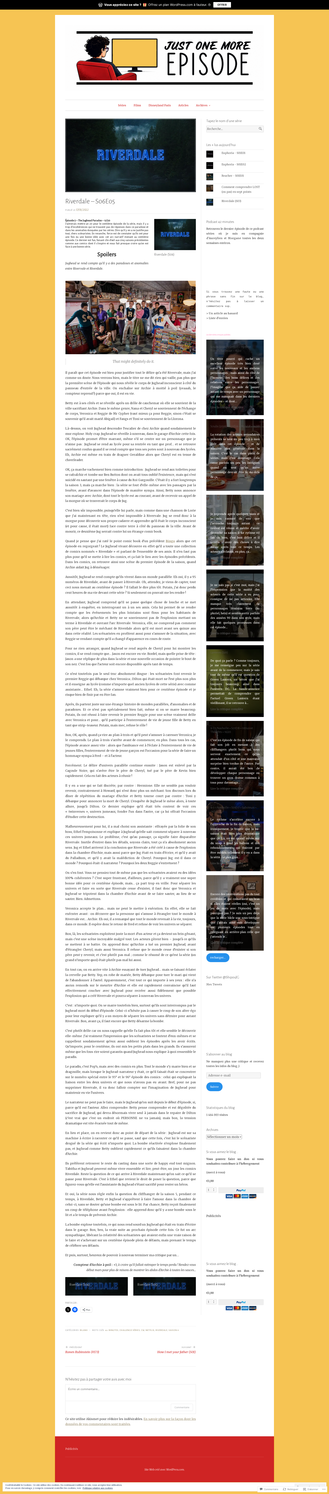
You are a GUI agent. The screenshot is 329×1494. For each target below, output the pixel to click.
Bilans (84, 1330)
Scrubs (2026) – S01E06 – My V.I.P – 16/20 (235, 426)
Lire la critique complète (226, 407)
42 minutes (111, 1330)
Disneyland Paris (160, 105)
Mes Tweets (214, 984)
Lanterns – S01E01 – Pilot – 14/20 (230, 576)
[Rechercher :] (235, 129)
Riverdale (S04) (79, 1284)
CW (142, 1330)
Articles (183, 105)
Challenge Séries (129, 1330)
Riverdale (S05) (147, 1284)
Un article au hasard (223, 313)
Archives (202, 105)
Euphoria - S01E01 (233, 153)
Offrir (222, 4)
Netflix (150, 1330)
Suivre (214, 1086)
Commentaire (181, 1407)
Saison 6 (174, 1330)
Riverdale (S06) (164, 254)
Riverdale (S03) (231, 201)
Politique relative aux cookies (98, 1488)
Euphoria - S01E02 (234, 164)
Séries (122, 105)
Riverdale (161, 1330)
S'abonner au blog (219, 1054)
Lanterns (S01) (219, 652)
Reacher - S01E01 (233, 175)
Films (137, 105)
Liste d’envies (218, 318)
